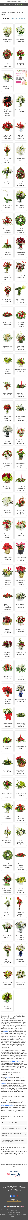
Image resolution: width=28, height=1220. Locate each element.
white (24, 1027)
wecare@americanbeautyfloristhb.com (14, 1191)
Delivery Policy (14, 1216)
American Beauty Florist (14, 1)
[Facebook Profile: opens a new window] (10, 1196)
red (20, 1027)
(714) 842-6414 (14, 1189)
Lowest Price (22, 18)
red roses (7, 1077)
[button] (24, 1216)
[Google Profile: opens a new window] (14, 1196)
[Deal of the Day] (20, 80)
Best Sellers (5, 18)
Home (2, 8)
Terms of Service (3, 1214)
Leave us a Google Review (14, 1201)
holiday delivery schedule (7, 1105)
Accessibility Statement (22, 1214)
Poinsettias (3, 1083)
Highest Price (14, 18)
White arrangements (16, 1079)
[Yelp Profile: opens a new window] (17, 1196)
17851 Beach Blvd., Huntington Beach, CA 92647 (14, 1188)
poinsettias (5, 1031)
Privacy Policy (12, 1214)
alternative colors (15, 1061)
